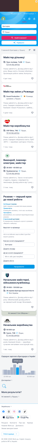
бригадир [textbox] (6, 26)
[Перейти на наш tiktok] (25, 412)
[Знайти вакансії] (24, 19)
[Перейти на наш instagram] (14, 412)
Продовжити (19, 267)
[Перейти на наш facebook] (3, 412)
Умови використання (9, 428)
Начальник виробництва (17, 325)
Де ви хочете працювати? (13, 253)
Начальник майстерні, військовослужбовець (16, 281)
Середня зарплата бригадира (18, 356)
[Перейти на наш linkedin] (19, 412)
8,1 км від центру (12, 335)
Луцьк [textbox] (7, 32)
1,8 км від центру (12, 133)
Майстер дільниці (14, 57)
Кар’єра (30, 423)
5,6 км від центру (13, 64)
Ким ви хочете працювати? (13, 241)
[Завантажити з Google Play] (23, 417)
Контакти (13, 423)
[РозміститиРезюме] (29, 19)
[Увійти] (34, 19)
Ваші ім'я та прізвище (11, 228)
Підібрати (20, 43)
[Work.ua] (3, 18)
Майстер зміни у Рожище (18, 91)
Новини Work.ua (7, 426)
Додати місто (8, 261)
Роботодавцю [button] (9, 434)
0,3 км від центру (13, 173)
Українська (5, 406)
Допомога (19, 426)
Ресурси (4, 423)
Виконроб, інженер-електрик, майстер (15, 161)
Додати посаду (9, 249)
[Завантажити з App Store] (8, 417)
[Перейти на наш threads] (9, 412)
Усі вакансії (9, 397)
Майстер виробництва (16, 125)
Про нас (22, 423)
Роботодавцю (29, 14)
